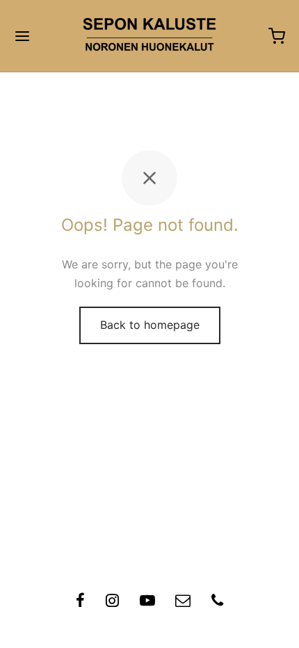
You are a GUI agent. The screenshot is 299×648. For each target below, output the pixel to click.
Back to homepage (150, 325)
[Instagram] (112, 602)
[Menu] (22, 36)
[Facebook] (80, 602)
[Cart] (276, 36)
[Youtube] (147, 602)
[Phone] (217, 602)
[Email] (182, 602)
